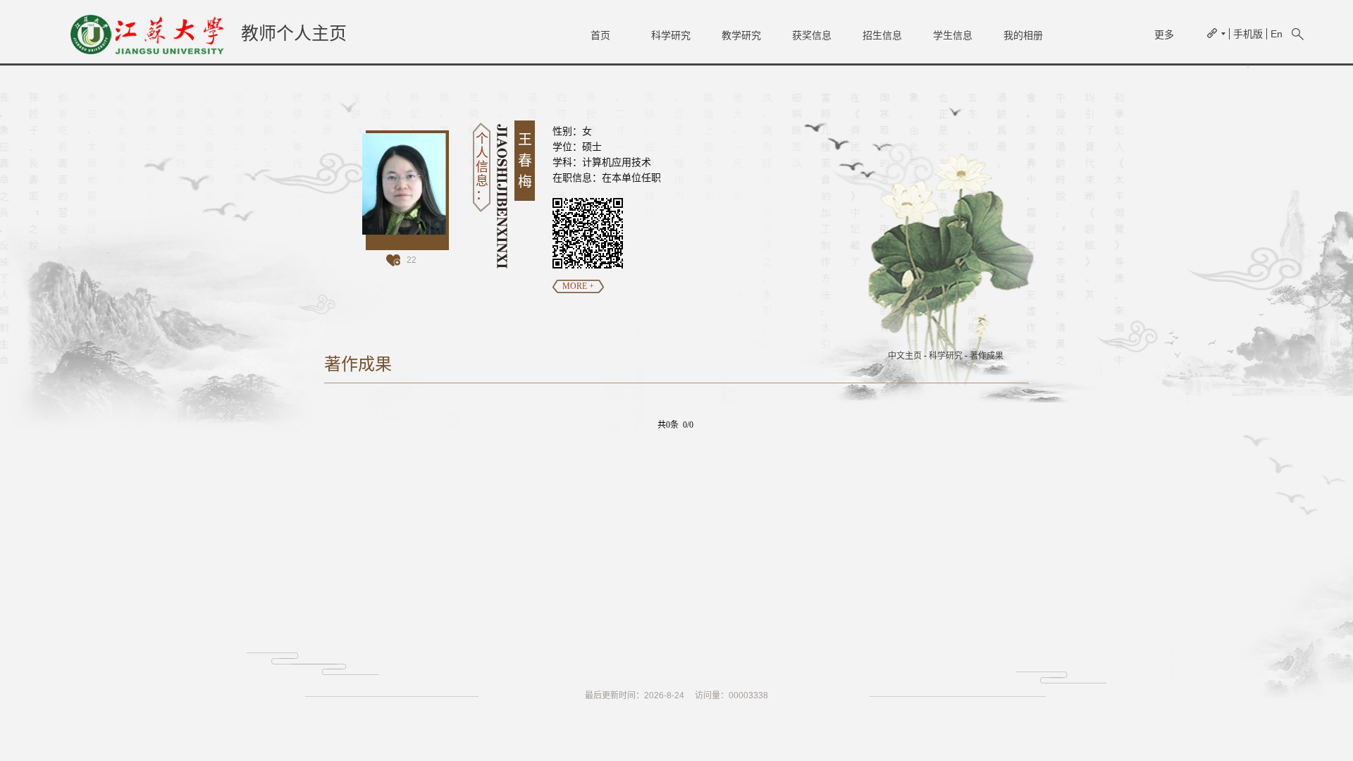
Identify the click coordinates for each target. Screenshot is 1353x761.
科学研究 (671, 35)
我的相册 (1023, 35)
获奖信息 (812, 35)
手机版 (1248, 33)
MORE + (578, 286)
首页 (600, 35)
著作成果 (986, 356)
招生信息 (882, 35)
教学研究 (741, 35)
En (1277, 33)
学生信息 (952, 35)
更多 (1164, 34)
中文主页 (905, 356)
